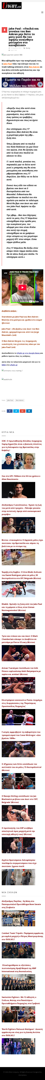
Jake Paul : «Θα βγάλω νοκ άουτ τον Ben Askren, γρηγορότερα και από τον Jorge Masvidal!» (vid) (20, 332)
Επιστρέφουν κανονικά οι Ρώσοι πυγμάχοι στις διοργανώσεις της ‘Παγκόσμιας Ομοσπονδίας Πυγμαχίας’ (22, 703)
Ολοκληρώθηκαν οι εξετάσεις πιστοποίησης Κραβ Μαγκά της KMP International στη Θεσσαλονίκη (19, 968)
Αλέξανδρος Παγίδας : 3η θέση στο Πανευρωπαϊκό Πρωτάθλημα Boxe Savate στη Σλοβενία (21, 904)
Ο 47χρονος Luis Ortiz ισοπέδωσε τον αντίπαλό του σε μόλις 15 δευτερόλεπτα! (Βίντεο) (21, 767)
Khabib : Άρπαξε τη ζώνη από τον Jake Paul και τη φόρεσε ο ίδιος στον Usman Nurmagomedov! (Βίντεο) (22, 607)
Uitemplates (22, 1075)
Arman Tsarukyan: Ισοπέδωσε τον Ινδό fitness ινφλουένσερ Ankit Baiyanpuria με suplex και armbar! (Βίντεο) (21, 671)
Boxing (28, 48)
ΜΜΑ (4, 365)
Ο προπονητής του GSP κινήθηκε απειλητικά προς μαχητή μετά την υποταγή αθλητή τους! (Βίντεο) (18, 831)
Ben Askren (34, 67)
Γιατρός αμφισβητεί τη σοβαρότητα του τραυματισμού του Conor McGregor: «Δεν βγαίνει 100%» (21, 735)
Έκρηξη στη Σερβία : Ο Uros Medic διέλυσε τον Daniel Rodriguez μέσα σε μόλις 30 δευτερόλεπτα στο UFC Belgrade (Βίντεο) (22, 575)
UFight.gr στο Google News (28, 353)
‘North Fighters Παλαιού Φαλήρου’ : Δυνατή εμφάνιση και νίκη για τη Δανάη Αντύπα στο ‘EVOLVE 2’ (22, 1032)
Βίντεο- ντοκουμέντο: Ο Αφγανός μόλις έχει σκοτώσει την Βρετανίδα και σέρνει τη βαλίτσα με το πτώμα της (22, 543)
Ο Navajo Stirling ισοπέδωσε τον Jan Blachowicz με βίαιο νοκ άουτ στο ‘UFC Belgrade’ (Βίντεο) (20, 799)
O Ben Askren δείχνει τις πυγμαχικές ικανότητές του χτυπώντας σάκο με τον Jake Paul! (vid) (21, 344)
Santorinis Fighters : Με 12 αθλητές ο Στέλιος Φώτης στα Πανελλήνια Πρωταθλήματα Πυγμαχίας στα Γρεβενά (21, 1000)
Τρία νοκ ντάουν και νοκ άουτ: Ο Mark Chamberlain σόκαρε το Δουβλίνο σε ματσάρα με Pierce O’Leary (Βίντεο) (20, 639)
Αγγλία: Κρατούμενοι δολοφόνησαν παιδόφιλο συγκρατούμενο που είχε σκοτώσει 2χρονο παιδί (19, 863)
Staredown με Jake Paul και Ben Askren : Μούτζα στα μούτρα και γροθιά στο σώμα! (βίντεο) (22, 319)
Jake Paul (7, 63)
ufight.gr (14, 365)
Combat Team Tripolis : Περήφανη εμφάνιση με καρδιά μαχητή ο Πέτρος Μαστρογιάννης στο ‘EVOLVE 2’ (22, 936)
